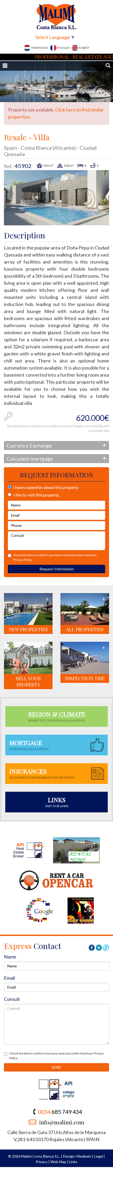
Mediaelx (83, 1156)
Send (56, 1067)
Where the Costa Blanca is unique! (57, 716)
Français (63, 47)
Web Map (58, 1161)
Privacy (42, 1161)
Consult (12, 999)
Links (73, 1161)
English (84, 47)
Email (9, 978)
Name (10, 956)
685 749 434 (60, 1111)
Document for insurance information (41, 773)
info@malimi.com (61, 1122)
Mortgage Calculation (29, 745)
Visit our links (56, 802)
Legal (98, 1156)
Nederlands (39, 47)
